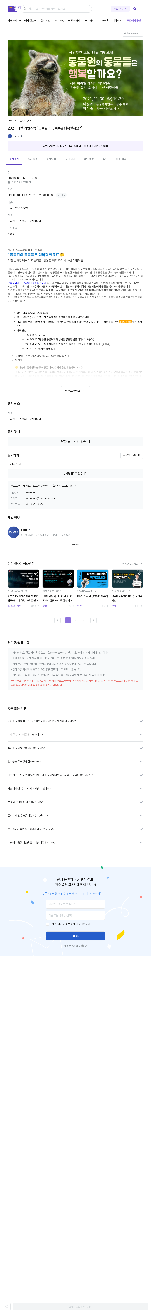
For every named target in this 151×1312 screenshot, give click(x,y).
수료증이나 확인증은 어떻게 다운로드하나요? (31, 829)
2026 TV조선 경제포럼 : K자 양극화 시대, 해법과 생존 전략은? (23, 599)
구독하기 (75, 936)
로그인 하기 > (69, 485)
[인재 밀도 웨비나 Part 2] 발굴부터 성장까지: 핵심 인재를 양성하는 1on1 (57, 599)
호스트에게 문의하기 (132, 455)
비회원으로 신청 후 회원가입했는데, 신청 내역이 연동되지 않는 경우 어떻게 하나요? (50, 775)
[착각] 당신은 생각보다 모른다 (92, 596)
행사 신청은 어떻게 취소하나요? (24, 761)
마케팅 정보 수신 (66, 924)
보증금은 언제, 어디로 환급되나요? (25, 802)
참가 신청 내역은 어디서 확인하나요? (27, 748)
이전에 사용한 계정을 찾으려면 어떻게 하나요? (31, 842)
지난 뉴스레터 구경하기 (75, 946)
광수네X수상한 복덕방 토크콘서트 (127, 598)
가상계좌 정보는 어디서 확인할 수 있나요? (29, 788)
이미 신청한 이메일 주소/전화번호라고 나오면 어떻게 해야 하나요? (42, 721)
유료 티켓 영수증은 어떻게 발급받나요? (28, 815)
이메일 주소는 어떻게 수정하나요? (25, 734)
